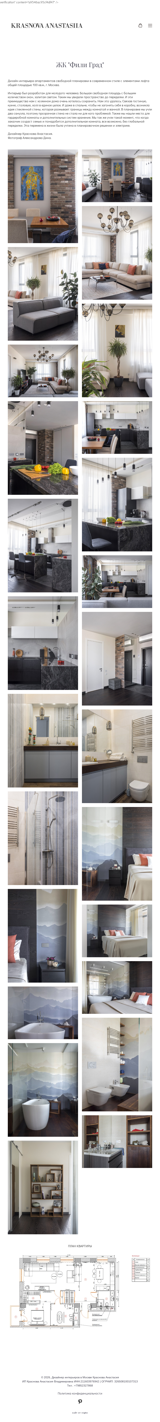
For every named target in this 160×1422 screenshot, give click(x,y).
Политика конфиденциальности (80, 1393)
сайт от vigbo (80, 1413)
